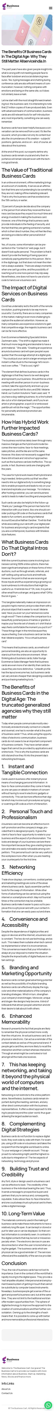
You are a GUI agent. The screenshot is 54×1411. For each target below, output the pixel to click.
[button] (48, 1405)
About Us (6, 1389)
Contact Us (7, 1393)
